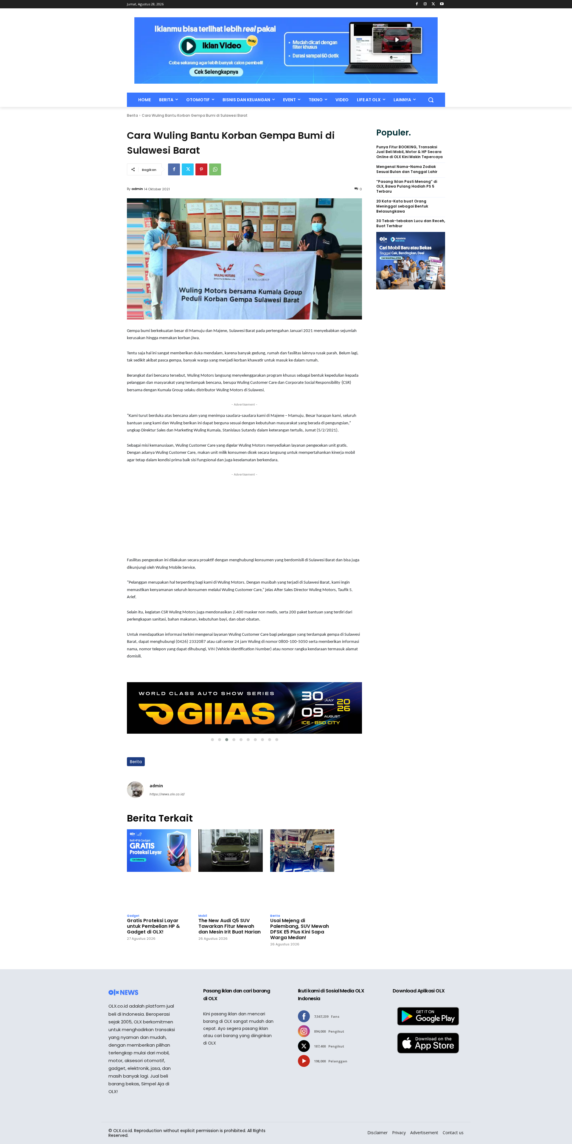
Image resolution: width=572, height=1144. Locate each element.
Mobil (202, 915)
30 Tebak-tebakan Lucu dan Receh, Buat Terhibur (410, 223)
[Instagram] (425, 4)
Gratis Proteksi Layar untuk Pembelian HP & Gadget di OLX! (153, 926)
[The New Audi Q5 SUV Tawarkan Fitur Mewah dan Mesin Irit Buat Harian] (230, 870)
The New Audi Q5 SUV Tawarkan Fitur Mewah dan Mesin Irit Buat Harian (229, 926)
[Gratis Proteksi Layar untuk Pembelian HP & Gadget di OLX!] (159, 870)
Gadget (133, 915)
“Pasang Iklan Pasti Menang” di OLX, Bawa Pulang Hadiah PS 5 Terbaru (406, 186)
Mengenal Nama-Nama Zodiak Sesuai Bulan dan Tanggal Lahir (406, 169)
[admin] (135, 789)
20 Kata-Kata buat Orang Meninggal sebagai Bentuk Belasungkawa (402, 206)
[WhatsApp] (215, 169)
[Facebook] (417, 4)
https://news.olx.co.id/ (167, 794)
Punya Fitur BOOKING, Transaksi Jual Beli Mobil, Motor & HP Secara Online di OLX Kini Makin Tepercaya (409, 152)
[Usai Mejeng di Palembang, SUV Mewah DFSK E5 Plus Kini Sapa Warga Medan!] (302, 870)
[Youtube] (441, 4)
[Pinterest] (201, 169)
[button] (431, 100)
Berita (132, 115)
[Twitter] (433, 4)
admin (137, 188)
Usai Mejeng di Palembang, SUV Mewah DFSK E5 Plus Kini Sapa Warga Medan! (299, 929)
